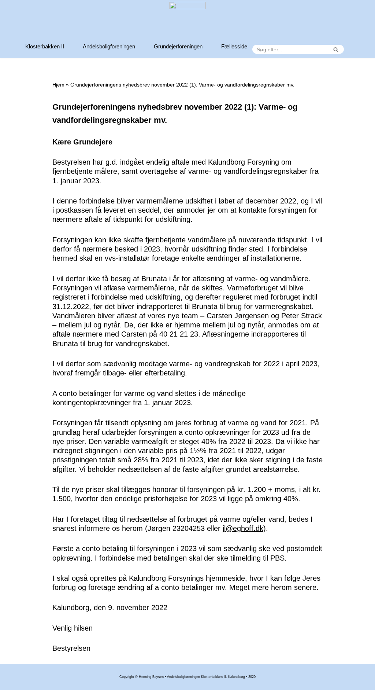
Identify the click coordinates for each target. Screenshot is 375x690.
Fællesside (234, 46)
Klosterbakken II (44, 46)
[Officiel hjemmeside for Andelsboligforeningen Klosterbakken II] (187, 20)
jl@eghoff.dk (243, 528)
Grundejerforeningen (178, 46)
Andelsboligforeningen (109, 46)
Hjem (58, 85)
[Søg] (335, 49)
